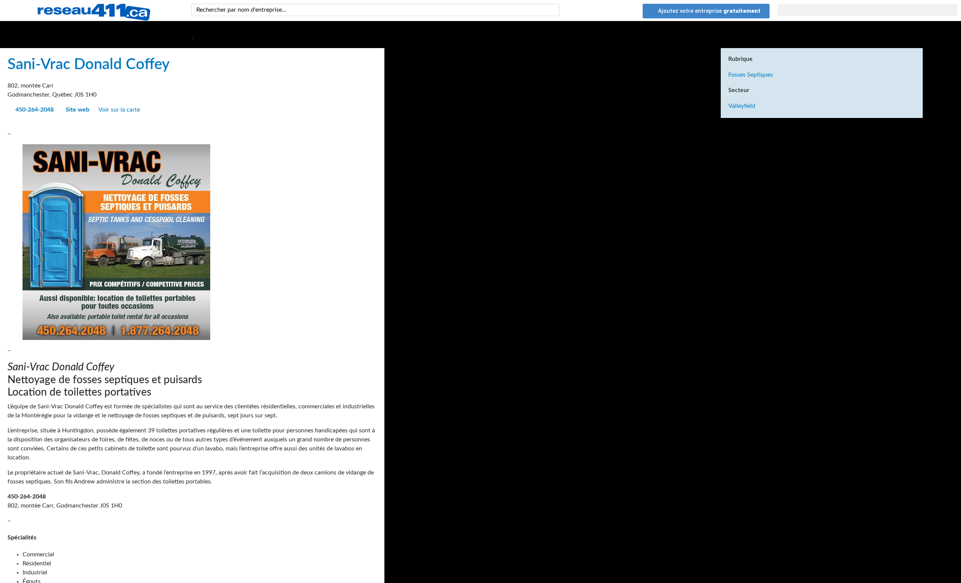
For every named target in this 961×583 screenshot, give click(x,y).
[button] (867, 10)
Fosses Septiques (750, 75)
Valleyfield (741, 106)
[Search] (552, 10)
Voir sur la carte (120, 110)
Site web (76, 110)
